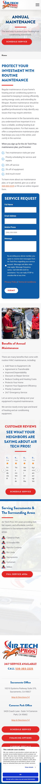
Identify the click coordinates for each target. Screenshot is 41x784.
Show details (29, 767)
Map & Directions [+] (21, 697)
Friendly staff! (7, 473)
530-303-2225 (8, 186)
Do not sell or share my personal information (20, 779)
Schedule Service (16, 41)
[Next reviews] (37, 470)
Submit (11, 290)
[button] (37, 4)
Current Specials (20, 746)
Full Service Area (17, 574)
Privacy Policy (11, 282)
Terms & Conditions (27, 282)
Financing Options (20, 738)
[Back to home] (10, 4)
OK (20, 774)
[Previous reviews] (4, 470)
